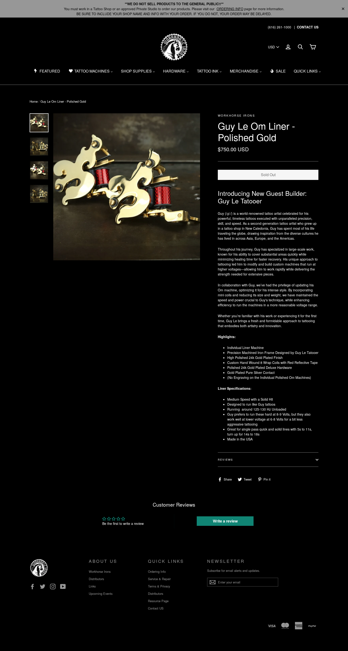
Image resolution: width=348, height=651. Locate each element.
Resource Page (158, 601)
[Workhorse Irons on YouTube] (63, 586)
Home (34, 101)
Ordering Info (157, 571)
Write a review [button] (225, 521)
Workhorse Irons (100, 571)
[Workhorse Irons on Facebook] (32, 586)
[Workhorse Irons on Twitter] (42, 586)
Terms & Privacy (159, 586)
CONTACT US (307, 27)
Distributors (96, 579)
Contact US (156, 608)
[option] (126, 186)
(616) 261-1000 (279, 27)
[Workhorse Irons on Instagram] (53, 586)
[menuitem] (47, 71)
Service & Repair (159, 579)
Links (92, 586)
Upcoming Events (100, 593)
